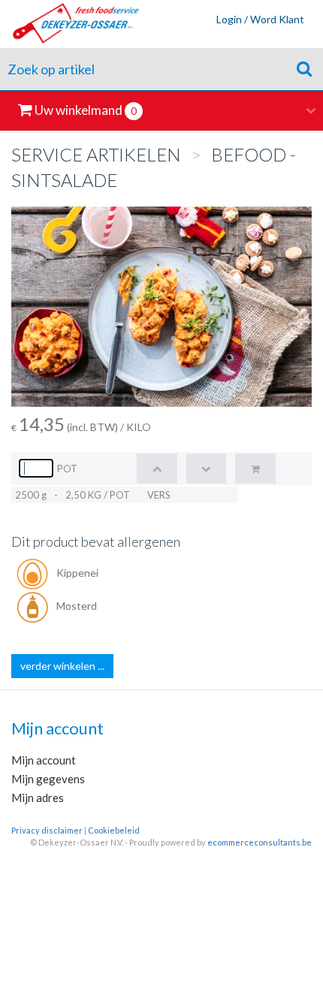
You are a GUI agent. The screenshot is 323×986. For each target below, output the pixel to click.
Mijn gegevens (48, 778)
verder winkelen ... (62, 665)
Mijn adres (37, 797)
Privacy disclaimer (47, 830)
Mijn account (43, 760)
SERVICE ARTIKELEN (96, 154)
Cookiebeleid (114, 830)
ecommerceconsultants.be (259, 842)
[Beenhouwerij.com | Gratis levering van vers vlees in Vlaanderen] (70, 24)
